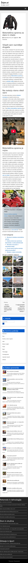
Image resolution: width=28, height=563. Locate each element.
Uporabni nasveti (6, 357)
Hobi (3, 341)
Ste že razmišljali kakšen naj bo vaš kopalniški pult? (8, 308)
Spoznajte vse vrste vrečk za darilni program (15, 448)
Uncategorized (5, 354)
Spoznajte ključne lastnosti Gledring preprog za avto (9, 511)
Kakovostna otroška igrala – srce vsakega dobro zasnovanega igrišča (12, 528)
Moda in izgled (5, 344)
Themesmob (17, 561)
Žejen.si (5, 2)
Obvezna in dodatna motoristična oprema (14, 472)
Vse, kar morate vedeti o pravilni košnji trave (8, 537)
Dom (3, 336)
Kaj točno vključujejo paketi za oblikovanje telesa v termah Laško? (11, 551)
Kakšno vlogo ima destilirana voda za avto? (14, 431)
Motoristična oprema (16, 75)
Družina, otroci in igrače (7, 338)
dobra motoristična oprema (14, 108)
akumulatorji (14, 229)
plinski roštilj (10, 81)
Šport (3, 349)
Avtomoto (4, 39)
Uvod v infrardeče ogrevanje (12, 405)
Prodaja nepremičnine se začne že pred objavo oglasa (9, 523)
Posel (3, 346)
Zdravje (4, 359)
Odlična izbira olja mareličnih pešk (13, 480)
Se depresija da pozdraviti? (12, 455)
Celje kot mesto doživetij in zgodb (6, 531)
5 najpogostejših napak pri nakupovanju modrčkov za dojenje (20, 308)
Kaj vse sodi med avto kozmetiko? (13, 371)
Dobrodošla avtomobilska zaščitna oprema (14, 488)
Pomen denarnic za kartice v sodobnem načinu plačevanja (10, 543)
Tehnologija (4, 351)
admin (17, 37)
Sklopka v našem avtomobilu (14, 252)
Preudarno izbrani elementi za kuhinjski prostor (8, 534)
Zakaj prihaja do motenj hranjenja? (6, 557)
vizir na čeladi (5, 175)
